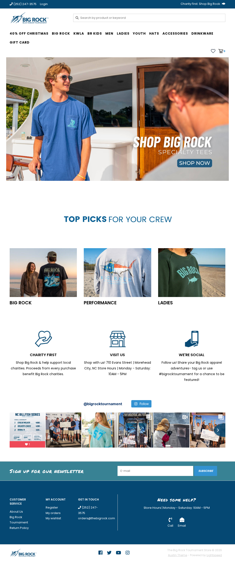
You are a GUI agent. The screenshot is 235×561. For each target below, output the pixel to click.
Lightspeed (214, 555)
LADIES (123, 33)
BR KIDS (94, 33)
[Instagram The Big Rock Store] (127, 552)
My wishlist (53, 518)
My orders (53, 513)
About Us (16, 511)
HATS (154, 33)
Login (44, 4)
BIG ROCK (61, 33)
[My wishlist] (213, 51)
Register (52, 507)
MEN (109, 33)
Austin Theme (177, 555)
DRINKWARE (202, 33)
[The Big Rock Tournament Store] (38, 17)
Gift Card (20, 42)
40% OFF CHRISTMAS (29, 33)
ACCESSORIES (175, 33)
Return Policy (19, 528)
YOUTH (139, 33)
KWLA (78, 33)
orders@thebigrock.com (96, 518)
